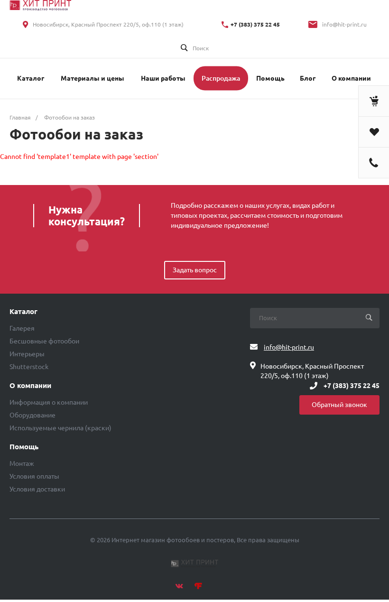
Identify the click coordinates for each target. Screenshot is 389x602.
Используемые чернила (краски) (60, 428)
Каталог (23, 311)
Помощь (23, 447)
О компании (30, 385)
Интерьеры (27, 354)
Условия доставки (37, 489)
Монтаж (21, 463)
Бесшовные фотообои (44, 341)
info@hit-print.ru (344, 24)
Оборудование (32, 415)
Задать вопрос (195, 270)
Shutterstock (28, 366)
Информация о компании (48, 402)
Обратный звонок (339, 404)
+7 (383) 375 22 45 (255, 24)
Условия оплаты (34, 476)
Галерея (22, 328)
